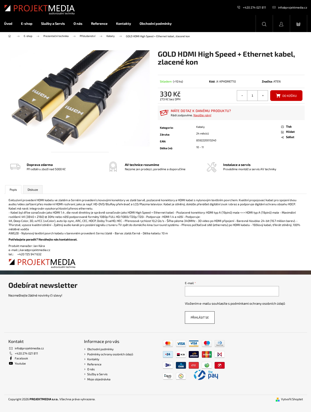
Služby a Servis (97, 374)
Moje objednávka (99, 379)
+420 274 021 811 (254, 7)
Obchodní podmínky (100, 349)
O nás (91, 369)
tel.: (13, 254)
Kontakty (93, 359)
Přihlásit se (200, 317)
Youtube (20, 363)
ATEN (277, 81)
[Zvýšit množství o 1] (263, 95)
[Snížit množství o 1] (242, 95)
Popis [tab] (13, 189)
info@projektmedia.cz (292, 7)
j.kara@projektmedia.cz (34, 250)
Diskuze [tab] (33, 189)
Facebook (21, 358)
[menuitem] (10, 23)
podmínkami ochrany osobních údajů (257, 303)
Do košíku (289, 95)
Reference (94, 364)
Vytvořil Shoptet (292, 399)
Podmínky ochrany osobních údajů (110, 354)
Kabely (200, 126)
